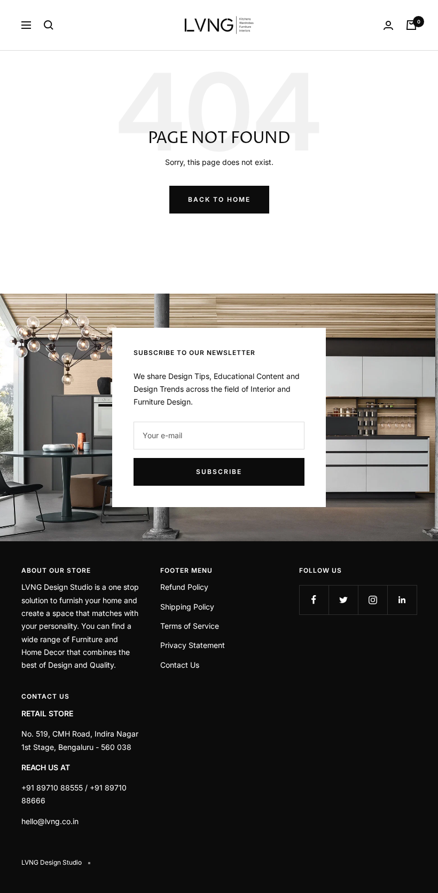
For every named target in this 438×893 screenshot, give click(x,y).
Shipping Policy (187, 606)
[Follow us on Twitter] (343, 599)
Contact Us (179, 664)
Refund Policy (184, 586)
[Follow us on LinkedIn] (402, 599)
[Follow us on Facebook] (313, 599)
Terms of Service (189, 625)
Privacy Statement (192, 645)
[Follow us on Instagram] (372, 599)
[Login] (388, 25)
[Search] (48, 25)
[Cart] (411, 25)
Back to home (219, 199)
